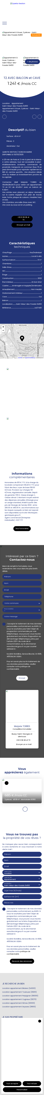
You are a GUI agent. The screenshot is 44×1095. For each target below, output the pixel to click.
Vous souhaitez (8, 609)
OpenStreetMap (30, 358)
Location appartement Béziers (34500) (19, 988)
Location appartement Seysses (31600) (19, 1006)
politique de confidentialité (18, 667)
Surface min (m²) (11, 897)
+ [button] (3, 326)
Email (6, 590)
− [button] (3, 330)
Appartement (17, 103)
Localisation (7, 883)
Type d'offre (7, 871)
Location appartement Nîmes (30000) (18, 1003)
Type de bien (8, 877)
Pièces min (8, 903)
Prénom (7, 577)
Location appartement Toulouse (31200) (19, 992)
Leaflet (20, 358)
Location (6, 103)
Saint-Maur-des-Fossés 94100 (15, 106)
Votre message (10, 616)
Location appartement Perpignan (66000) (20, 996)
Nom (6, 583)
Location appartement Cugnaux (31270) (19, 999)
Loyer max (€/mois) (12, 891)
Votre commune (11, 603)
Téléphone (8, 597)
